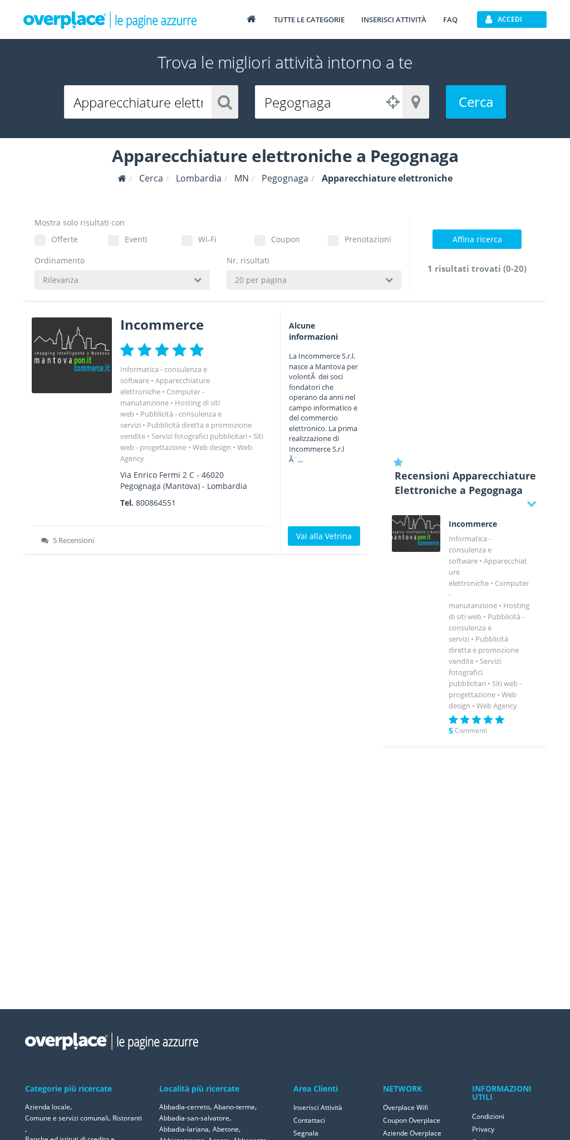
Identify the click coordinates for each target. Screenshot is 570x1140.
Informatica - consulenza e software (470, 550)
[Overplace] (122, 178)
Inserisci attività (393, 19)
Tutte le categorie (309, 19)
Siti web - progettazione (191, 441)
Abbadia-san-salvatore (194, 1118)
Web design (212, 447)
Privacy (483, 1129)
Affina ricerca (477, 239)
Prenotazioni (368, 239)
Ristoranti (127, 1118)
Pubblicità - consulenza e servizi (486, 627)
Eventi (136, 239)
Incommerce (162, 324)
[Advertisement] (465, 378)
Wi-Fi (207, 239)
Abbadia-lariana (184, 1129)
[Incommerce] (72, 355)
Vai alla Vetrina (324, 536)
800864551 (156, 502)
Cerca (476, 101)
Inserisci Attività (317, 1107)
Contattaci (309, 1120)
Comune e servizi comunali (67, 1118)
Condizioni (488, 1116)
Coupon (285, 239)
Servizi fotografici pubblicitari (199, 436)
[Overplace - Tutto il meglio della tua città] (251, 18)
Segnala (305, 1133)
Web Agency (496, 706)
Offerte (64, 239)
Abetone (226, 1129)
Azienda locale (47, 1107)
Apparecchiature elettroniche (165, 386)
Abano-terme (234, 1107)
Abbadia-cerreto (184, 1107)
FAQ (450, 19)
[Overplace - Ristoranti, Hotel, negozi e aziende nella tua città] (110, 19)
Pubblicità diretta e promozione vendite (484, 650)
